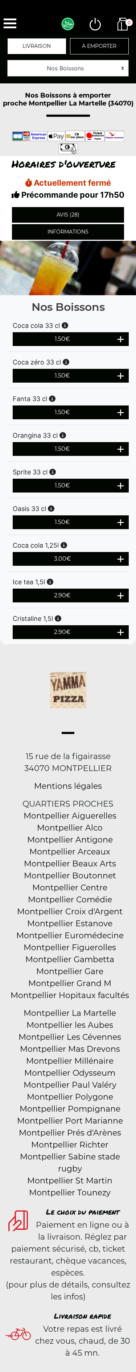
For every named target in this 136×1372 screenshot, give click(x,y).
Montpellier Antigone (70, 840)
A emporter (99, 46)
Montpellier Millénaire (70, 1061)
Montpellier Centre (69, 888)
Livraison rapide (82, 1316)
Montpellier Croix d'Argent (70, 911)
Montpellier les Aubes (69, 1025)
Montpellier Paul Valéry (70, 1085)
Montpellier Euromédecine (70, 935)
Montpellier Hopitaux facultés (70, 995)
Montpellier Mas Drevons (70, 1049)
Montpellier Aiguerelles (70, 816)
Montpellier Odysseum (69, 1073)
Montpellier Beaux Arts (70, 864)
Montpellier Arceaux (69, 852)
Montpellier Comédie (70, 900)
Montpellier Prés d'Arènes (70, 1133)
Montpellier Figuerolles (70, 947)
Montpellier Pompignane (70, 1109)
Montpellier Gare (69, 971)
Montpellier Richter (69, 1145)
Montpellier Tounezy (70, 1193)
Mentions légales (68, 786)
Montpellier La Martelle (70, 1013)
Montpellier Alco (70, 828)
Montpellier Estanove (69, 923)
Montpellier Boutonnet (70, 876)
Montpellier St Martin (69, 1181)
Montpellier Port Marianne (70, 1121)
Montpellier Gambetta (69, 959)
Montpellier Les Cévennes (69, 1037)
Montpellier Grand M (69, 983)
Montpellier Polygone (70, 1097)
